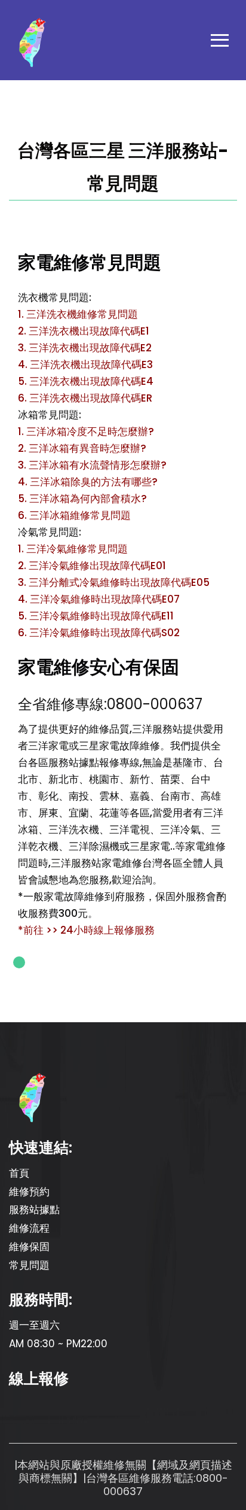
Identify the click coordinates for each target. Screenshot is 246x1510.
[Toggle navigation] (220, 43)
